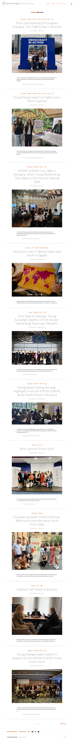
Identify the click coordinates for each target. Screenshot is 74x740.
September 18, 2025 (42, 398)
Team (29, 731)
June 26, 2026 (42, 30)
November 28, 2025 (41, 259)
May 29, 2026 (42, 185)
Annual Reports (22, 731)
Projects (53, 3)
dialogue (39, 19)
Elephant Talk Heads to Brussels (37, 589)
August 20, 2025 (42, 452)
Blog (57, 3)
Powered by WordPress (23, 737)
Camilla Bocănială (34, 30)
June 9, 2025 (42, 593)
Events (60, 3)
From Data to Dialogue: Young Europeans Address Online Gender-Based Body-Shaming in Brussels (37, 320)
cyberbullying (26, 374)
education (44, 19)
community (28, 84)
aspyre (25, 84)
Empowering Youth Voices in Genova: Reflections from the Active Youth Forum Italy (37, 520)
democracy (34, 19)
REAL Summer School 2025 (37, 448)
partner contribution (44, 247)
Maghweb (33, 259)
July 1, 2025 (42, 528)
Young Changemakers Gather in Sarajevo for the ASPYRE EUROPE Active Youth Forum (37, 658)
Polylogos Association (13, 737)
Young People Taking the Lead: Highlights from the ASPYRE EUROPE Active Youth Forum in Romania (37, 391)
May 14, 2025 (42, 665)
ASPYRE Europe (23, 19)
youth (52, 19)
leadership (41, 84)
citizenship (29, 19)
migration (37, 247)
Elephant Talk (36, 312)
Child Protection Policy (12, 731)
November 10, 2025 (42, 327)
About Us (48, 3)
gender (44, 312)
